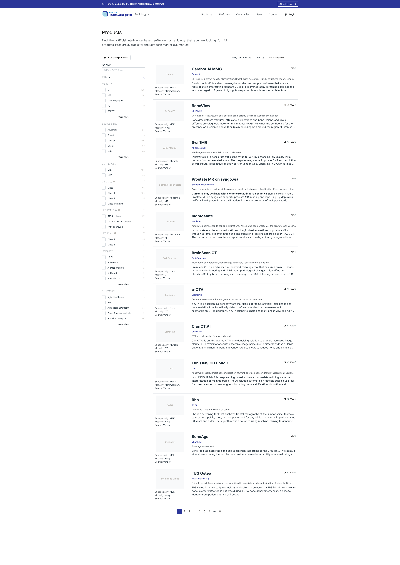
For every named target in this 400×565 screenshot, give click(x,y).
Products (206, 14)
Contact (273, 14)
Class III (111, 244)
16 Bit (110, 257)
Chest (110, 145)
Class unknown (115, 203)
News (259, 14)
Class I (111, 187)
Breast (111, 135)
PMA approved (115, 226)
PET (110, 105)
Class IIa (112, 193)
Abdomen (112, 130)
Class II (111, 239)
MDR (110, 175)
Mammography (115, 100)
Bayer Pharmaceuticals (119, 313)
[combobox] (283, 57)
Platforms (224, 14)
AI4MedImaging (116, 267)
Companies (243, 14)
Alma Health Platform (118, 307)
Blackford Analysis (117, 318)
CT (109, 89)
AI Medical (113, 262)
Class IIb (112, 198)
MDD (110, 170)
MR (109, 95)
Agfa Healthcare (116, 297)
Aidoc (110, 302)
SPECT (111, 111)
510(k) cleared (115, 216)
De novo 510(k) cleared (120, 221)
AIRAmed (112, 273)
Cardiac (111, 140)
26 (220, 511)
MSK (110, 151)
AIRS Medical (114, 278)
